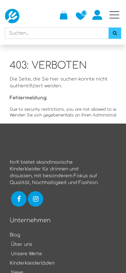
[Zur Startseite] (12, 16)
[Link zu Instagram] (36, 198)
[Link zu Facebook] (19, 198)
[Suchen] (115, 33)
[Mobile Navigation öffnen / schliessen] (114, 15)
